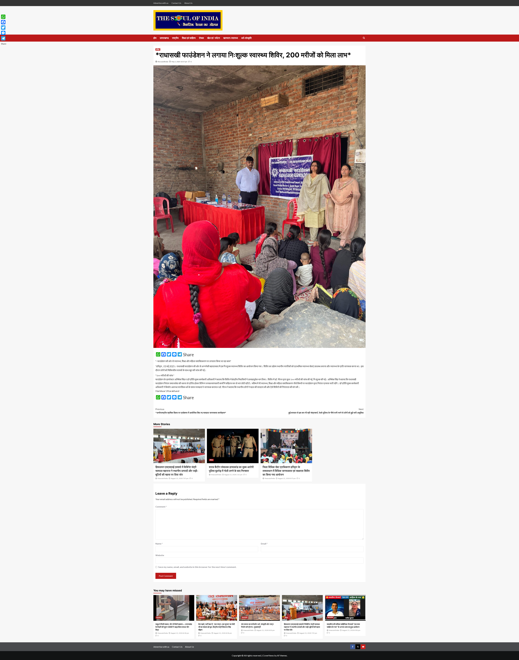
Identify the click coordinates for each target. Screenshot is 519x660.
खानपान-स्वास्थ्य (230, 38)
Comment (161, 506)
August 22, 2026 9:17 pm (287, 478)
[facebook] (352, 646)
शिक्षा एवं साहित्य (189, 38)
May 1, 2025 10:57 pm (179, 62)
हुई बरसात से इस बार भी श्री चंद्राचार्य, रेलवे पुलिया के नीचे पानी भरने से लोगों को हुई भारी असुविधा (326, 411)
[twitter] (357, 646)
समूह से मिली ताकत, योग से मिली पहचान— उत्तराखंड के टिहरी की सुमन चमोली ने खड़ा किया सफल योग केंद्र (173, 627)
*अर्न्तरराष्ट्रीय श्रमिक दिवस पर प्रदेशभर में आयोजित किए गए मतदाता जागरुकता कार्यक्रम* (190, 411)
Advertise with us (160, 3)
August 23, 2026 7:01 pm (180, 478)
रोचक (201, 38)
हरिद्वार (157, 49)
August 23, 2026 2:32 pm (233, 475)
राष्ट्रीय (175, 38)
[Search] (364, 38)
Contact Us (176, 3)
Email (264, 543)
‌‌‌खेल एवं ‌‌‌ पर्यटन (213, 38)
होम (154, 38)
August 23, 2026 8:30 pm (266, 630)
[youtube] (363, 646)
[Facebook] (4, 22)
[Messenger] (4, 33)
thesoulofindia (163, 62)
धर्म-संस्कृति (246, 38)
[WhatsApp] (4, 16)
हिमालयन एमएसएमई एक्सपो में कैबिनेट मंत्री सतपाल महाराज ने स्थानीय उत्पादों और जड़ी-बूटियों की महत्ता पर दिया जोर (176, 470)
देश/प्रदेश (201, 617)
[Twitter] (4, 27)
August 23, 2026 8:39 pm (180, 633)
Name (159, 543)
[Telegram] (4, 38)
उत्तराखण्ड (164, 38)
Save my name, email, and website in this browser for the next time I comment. (197, 567)
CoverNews (268, 655)
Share (188, 354)
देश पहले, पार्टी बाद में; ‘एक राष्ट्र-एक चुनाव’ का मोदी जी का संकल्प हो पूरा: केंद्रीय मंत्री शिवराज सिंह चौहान (216, 627)
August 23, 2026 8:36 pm (223, 633)
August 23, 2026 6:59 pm (351, 630)
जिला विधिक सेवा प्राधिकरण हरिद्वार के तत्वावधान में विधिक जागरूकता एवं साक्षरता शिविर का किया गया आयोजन (286, 470)
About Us (188, 3)
